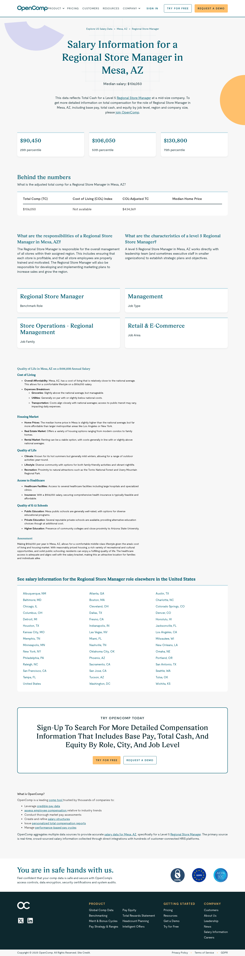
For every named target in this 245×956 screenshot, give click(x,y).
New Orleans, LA (167, 645)
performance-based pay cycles (55, 827)
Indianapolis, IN (99, 625)
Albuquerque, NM (34, 593)
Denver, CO (163, 613)
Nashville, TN (97, 645)
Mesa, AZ (122, 28)
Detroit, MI (30, 619)
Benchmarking (98, 915)
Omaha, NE (163, 651)
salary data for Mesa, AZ (120, 834)
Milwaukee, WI (165, 638)
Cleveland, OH (99, 606)
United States (32, 683)
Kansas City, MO (34, 632)
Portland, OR (164, 658)
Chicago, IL (30, 606)
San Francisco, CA (34, 671)
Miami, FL (95, 638)
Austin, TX (162, 593)
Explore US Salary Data (99, 28)
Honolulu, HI (164, 619)
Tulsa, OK (162, 677)
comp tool (56, 800)
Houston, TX (31, 625)
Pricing (73, 8)
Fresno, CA (96, 619)
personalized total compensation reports (59, 823)
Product (97, 904)
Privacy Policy (180, 952)
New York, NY (32, 651)
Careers (209, 937)
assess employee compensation (45, 810)
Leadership (211, 921)
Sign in (152, 8)
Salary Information (216, 932)
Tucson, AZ (96, 677)
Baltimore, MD (32, 600)
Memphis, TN (31, 638)
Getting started (179, 904)
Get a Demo (172, 921)
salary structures (59, 819)
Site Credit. (83, 952)
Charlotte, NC (165, 600)
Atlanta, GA (96, 593)
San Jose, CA (98, 671)
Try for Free (178, 8)
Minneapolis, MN (34, 645)
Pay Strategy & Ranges (103, 926)
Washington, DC (99, 683)
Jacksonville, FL (166, 625)
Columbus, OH (32, 613)
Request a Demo (211, 8)
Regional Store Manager (145, 28)
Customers (90, 8)
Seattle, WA (163, 671)
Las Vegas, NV (98, 632)
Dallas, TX (95, 613)
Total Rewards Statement (138, 915)
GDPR (224, 952)
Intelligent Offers (133, 926)
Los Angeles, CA (166, 632)
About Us (210, 915)
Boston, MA (97, 600)
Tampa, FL (29, 677)
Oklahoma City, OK (102, 651)
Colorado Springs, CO (170, 606)
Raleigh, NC (30, 664)
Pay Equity (129, 910)
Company (212, 904)
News (207, 926)
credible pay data (48, 806)
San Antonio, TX (166, 664)
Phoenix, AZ (97, 658)
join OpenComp (127, 112)
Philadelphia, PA (33, 658)
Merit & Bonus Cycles (103, 921)
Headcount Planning (135, 921)
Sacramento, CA (99, 664)
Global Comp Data (101, 910)
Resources (111, 8)
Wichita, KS (163, 683)
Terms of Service (204, 952)
